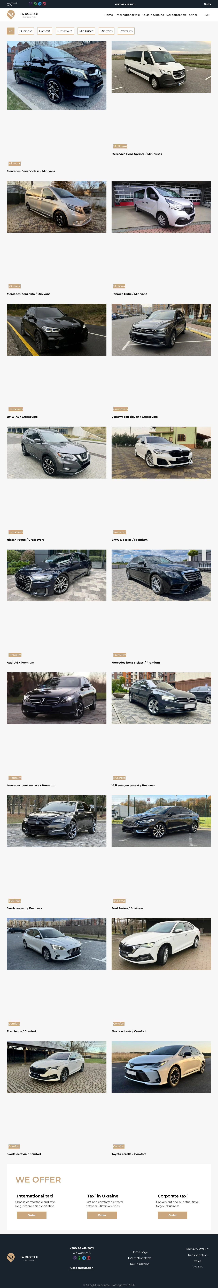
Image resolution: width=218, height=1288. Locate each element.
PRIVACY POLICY (197, 1249)
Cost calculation (81, 1267)
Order (207, 4)
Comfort (44, 31)
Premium (126, 31)
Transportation (198, 1255)
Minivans (106, 31)
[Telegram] (39, 4)
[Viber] (30, 4)
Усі (11, 31)
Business (26, 31)
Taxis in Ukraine (153, 14)
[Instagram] (44, 4)
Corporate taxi (176, 14)
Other (193, 14)
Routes (198, 1267)
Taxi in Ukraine (140, 1264)
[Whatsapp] (35, 4)
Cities (197, 1261)
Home (108, 14)
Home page (140, 1252)
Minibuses (86, 31)
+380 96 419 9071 (125, 4)
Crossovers (65, 31)
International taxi (128, 14)
